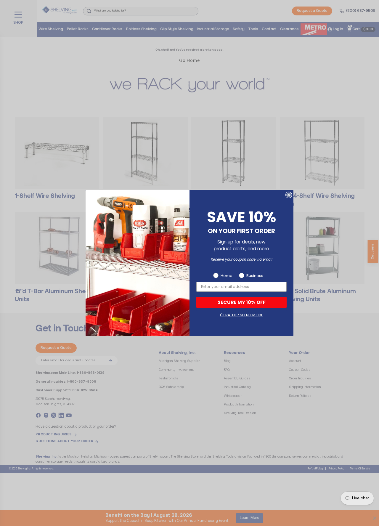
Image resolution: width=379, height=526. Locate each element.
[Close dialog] (288, 195)
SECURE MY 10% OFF (242, 302)
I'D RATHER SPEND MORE (241, 314)
